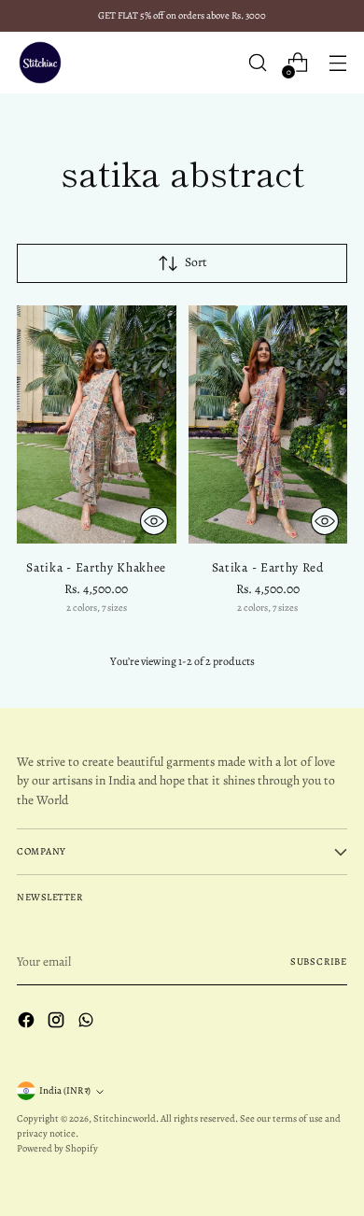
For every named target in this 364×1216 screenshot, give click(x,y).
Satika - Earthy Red (268, 567)
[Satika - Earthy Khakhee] (96, 424)
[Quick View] (154, 521)
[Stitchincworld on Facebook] (28, 1023)
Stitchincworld (124, 1118)
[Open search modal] (257, 63)
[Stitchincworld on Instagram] (58, 1023)
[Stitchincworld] (40, 62)
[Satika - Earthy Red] (268, 424)
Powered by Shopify (57, 1148)
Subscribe (318, 961)
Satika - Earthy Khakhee (96, 567)
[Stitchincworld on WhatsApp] (88, 1023)
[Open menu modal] (337, 63)
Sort (196, 262)
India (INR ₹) (65, 1090)
